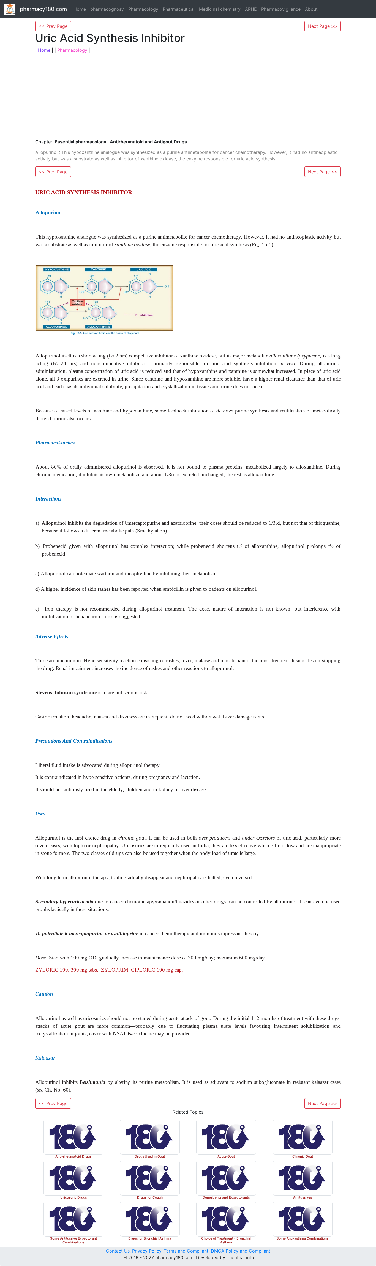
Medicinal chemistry (220, 9)
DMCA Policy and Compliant (240, 1251)
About (312, 9)
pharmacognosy (107, 9)
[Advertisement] (188, 96)
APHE (251, 9)
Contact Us (118, 1251)
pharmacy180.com (43, 9)
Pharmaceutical (179, 9)
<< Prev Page (53, 26)
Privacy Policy (146, 1251)
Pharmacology (143, 9)
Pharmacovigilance (281, 9)
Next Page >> (322, 26)
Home (79, 9)
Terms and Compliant (186, 1251)
